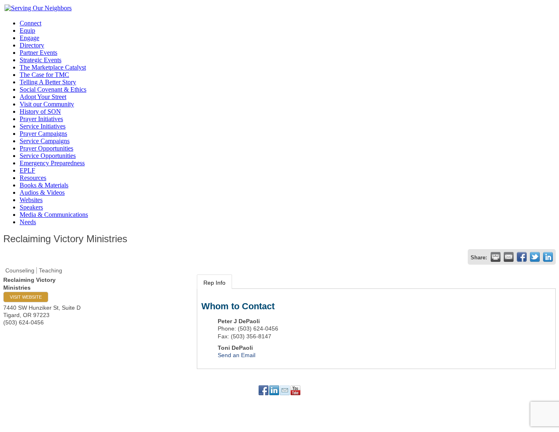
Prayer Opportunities (46, 148)
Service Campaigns (45, 140)
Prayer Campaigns (43, 133)
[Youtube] (295, 390)
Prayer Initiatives (41, 118)
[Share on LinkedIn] (548, 257)
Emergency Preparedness (52, 163)
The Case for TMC (44, 74)
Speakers (31, 207)
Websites (31, 199)
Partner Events (38, 52)
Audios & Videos (42, 192)
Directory (32, 45)
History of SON (40, 111)
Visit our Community (47, 104)
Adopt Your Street (43, 96)
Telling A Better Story (48, 82)
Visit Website (26, 297)
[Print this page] (495, 257)
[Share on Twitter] (535, 257)
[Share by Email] (509, 257)
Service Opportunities (48, 155)
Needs (28, 221)
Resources (33, 177)
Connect (30, 23)
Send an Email (236, 355)
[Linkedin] (274, 390)
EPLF (27, 170)
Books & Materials (44, 185)
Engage (29, 37)
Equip (27, 30)
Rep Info (214, 282)
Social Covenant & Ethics (53, 89)
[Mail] (285, 390)
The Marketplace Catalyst (53, 67)
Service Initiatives (42, 126)
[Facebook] (263, 390)
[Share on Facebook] (522, 257)
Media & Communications (54, 214)
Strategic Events (40, 59)
